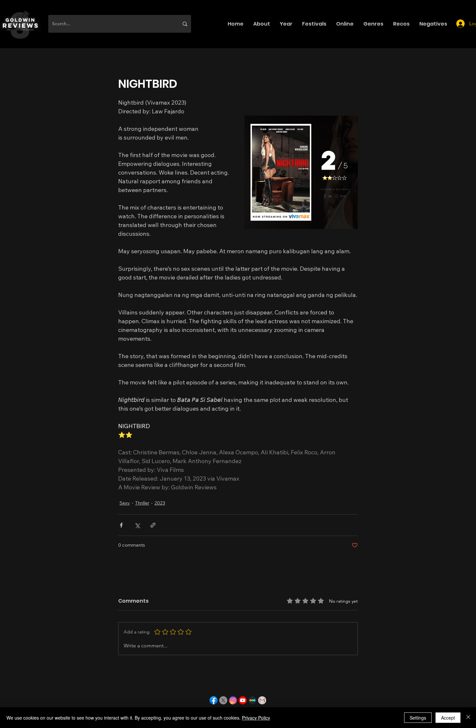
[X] (223, 700)
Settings (418, 717)
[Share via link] (153, 525)
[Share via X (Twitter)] (137, 525)
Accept (448, 717)
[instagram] (233, 700)
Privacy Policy (256, 717)
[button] (261, 24)
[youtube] (243, 700)
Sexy (124, 503)
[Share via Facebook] (121, 525)
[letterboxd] (252, 700)
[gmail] (262, 700)
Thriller (142, 503)
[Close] (468, 717)
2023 (159, 503)
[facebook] (214, 700)
